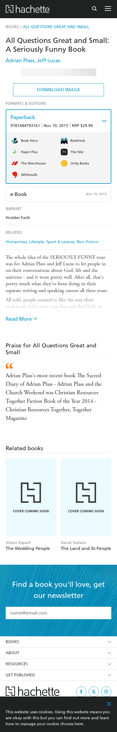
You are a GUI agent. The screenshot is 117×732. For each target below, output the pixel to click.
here (79, 723)
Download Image (58, 89)
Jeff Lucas (48, 60)
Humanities (16, 241)
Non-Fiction (88, 241)
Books (12, 641)
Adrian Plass (20, 60)
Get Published (20, 675)
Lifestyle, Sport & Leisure (51, 241)
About (12, 652)
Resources (17, 664)
